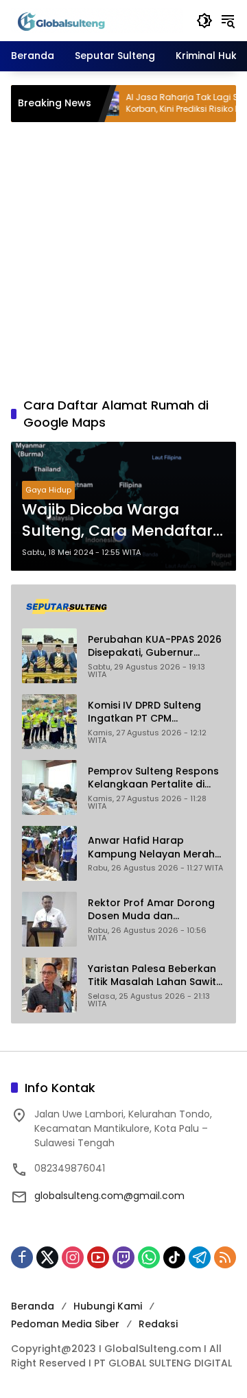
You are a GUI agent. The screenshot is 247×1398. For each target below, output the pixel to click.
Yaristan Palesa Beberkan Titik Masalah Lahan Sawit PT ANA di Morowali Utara (152, 975)
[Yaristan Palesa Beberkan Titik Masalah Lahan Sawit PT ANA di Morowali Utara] (49, 985)
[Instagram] (73, 1257)
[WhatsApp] (149, 1257)
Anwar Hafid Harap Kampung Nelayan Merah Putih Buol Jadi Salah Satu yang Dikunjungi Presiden (152, 847)
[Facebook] (22, 1257)
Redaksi (158, 1324)
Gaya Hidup (48, 489)
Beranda (32, 1306)
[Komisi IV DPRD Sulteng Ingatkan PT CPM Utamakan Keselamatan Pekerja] (49, 721)
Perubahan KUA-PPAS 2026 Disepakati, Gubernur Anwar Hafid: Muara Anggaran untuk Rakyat (155, 646)
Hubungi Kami (107, 1306)
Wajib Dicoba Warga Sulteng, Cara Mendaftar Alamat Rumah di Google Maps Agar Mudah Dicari (118, 520)
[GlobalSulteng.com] (97, 20)
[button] (204, 20)
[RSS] (225, 1257)
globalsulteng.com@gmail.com (109, 1195)
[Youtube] (98, 1257)
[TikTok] (174, 1257)
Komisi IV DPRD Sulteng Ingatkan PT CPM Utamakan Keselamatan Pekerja (149, 712)
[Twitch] (123, 1257)
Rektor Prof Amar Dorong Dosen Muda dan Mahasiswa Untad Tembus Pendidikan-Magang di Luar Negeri (156, 910)
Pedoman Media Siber (65, 1324)
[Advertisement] (123, 259)
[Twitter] (47, 1257)
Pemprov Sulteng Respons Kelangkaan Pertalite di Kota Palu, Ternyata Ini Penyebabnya (153, 778)
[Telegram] (200, 1257)
